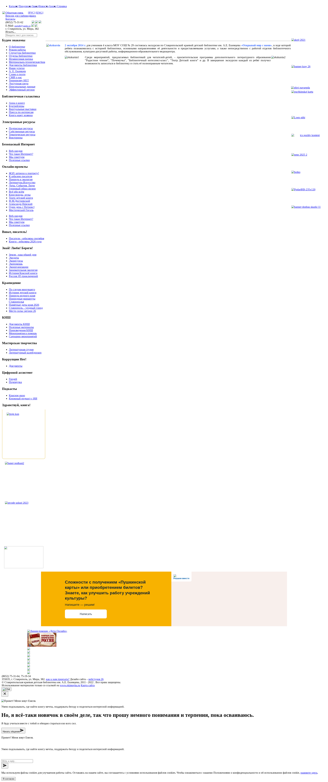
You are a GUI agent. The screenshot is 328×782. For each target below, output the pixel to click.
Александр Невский (20, 204)
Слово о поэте (17, 74)
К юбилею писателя (20, 176)
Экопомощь (16, 263)
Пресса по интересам (21, 112)
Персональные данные (22, 86)
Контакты (10, 19)
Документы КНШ (19, 324)
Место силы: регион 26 (22, 311)
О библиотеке (17, 46)
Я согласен (8, 779)
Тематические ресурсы (22, 134)
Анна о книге (17, 103)
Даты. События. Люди (22, 185)
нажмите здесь (308, 772)
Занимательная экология (23, 270)
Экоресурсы (16, 260)
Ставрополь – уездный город (26, 307)
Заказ (35, 6)
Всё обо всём (16, 191)
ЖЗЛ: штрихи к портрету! (24, 173)
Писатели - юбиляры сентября (26, 238)
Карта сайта (88, 685)
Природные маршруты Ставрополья (22, 300)
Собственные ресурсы (22, 131)
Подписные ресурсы (21, 128)
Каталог (13, 6)
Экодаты (14, 257)
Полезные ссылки (19, 160)
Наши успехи (17, 68)
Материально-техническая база (27, 62)
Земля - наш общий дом (22, 254)
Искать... (10, 31)
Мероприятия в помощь (23, 333)
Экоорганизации (18, 267)
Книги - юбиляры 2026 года (25, 241)
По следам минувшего (22, 289)
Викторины (16, 137)
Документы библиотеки (23, 65)
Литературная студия (21, 349)
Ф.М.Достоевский (19, 200)
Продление (25, 6)
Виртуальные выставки (22, 109)
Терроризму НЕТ (19, 80)
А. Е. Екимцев (17, 71)
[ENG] (39, 12)
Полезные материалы (21, 327)
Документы (15, 365)
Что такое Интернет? (21, 154)
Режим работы (17, 49)
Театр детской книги (21, 197)
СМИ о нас (15, 77)
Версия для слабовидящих (20, 15)
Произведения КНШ (21, 330)
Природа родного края (22, 295)
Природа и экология (20, 179)
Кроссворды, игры (20, 194)
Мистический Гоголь (21, 210)
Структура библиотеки (22, 52)
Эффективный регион (22, 89)
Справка (62, 6)
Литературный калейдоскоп (25, 352)
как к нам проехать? (57, 679)
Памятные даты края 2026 (24, 304)
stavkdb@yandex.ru (22, 26)
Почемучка (15, 382)
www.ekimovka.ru (70, 685)
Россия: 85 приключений (23, 276)
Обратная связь (14, 12)
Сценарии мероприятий (23, 336)
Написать (86, 614)
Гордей (13, 379)
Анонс (53, 6)
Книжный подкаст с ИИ (23, 398)
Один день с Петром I (21, 207)
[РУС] (31, 12)
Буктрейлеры (16, 106)
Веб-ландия (15, 150)
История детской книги (22, 292)
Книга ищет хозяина (21, 115)
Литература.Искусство (22, 182)
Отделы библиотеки (20, 55)
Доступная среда (18, 83)
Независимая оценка (21, 59)
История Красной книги (23, 273)
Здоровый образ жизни (22, 188)
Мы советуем (16, 157)
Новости (43, 6)
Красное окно (17, 395)
